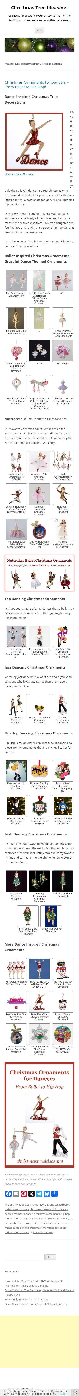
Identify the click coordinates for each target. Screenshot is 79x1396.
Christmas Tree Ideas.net (39, 8)
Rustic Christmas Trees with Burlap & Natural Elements (36, 1304)
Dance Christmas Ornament (19, 174)
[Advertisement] (39, 1342)
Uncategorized (41, 1204)
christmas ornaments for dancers (49, 1209)
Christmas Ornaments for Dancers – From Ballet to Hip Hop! (37, 84)
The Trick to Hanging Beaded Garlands (26, 1285)
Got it (64, 1394)
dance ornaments (15, 1214)
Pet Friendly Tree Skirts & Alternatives (26, 1299)
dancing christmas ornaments (43, 1214)
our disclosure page (25, 1184)
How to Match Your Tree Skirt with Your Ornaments (34, 1281)
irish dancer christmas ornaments (49, 1218)
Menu (39, 30)
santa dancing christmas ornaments (33, 1227)
